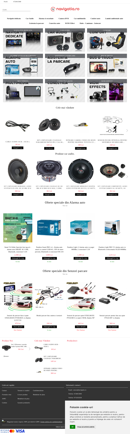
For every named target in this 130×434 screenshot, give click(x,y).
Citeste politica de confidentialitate (51, 422)
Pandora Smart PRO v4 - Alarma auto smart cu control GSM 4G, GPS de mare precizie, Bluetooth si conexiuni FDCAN (49, 249)
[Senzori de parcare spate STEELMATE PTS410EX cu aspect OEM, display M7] (80, 296)
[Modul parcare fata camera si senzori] (49, 296)
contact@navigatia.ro (79, 390)
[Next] (126, 130)
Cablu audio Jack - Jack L (17, 142)
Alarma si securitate (46, 18)
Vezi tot (65, 205)
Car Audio (30, 18)
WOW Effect (70, 23)
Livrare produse (23, 394)
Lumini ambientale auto (114, 18)
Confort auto (95, 18)
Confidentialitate (38, 390)
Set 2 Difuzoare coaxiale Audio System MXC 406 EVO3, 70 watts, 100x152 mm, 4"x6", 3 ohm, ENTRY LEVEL (20, 346)
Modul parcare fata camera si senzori (49, 315)
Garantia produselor (24, 403)
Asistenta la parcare (36, 23)
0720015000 (17, 1)
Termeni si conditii (24, 390)
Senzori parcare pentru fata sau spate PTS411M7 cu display (112, 317)
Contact (4, 390)
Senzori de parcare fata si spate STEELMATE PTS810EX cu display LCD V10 (18, 318)
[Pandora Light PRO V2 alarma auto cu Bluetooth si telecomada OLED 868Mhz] (112, 227)
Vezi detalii (49, 148)
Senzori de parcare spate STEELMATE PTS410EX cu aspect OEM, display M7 (81, 317)
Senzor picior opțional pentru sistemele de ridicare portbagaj (112, 141)
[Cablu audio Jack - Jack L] (17, 125)
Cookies (4, 403)
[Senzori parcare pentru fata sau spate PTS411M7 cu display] (112, 296)
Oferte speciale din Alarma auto (65, 202)
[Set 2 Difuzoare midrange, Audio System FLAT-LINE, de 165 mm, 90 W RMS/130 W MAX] (17, 171)
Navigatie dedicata (14, 18)
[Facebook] (127, 2)
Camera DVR (64, 18)
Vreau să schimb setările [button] (85, 427)
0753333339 (78, 397)
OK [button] (73, 427)
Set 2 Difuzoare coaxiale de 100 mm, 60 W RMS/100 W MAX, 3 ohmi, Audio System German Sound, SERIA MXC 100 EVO (49, 187)
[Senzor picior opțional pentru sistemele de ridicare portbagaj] (112, 125)
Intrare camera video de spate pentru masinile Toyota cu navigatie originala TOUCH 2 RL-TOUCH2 (81, 141)
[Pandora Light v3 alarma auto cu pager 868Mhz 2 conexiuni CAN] (80, 227)
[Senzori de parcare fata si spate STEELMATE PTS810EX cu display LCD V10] (17, 296)
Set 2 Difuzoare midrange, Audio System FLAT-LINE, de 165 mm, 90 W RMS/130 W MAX (17, 187)
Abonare (6, 356)
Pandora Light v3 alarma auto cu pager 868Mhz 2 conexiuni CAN (80, 248)
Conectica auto (54, 23)
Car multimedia (80, 18)
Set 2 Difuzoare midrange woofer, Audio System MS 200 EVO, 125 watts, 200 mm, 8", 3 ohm (80, 187)
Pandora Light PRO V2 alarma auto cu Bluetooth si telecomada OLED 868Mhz (112, 248)
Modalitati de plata (23, 398)
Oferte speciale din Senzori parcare (65, 271)
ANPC (4, 398)
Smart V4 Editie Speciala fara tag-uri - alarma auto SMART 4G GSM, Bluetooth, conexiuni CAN (17, 249)
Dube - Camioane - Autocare (90, 23)
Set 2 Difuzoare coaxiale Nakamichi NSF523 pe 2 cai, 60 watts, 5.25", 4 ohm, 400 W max (49, 141)
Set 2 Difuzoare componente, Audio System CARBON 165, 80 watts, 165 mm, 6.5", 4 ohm (112, 187)
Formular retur (6, 394)
